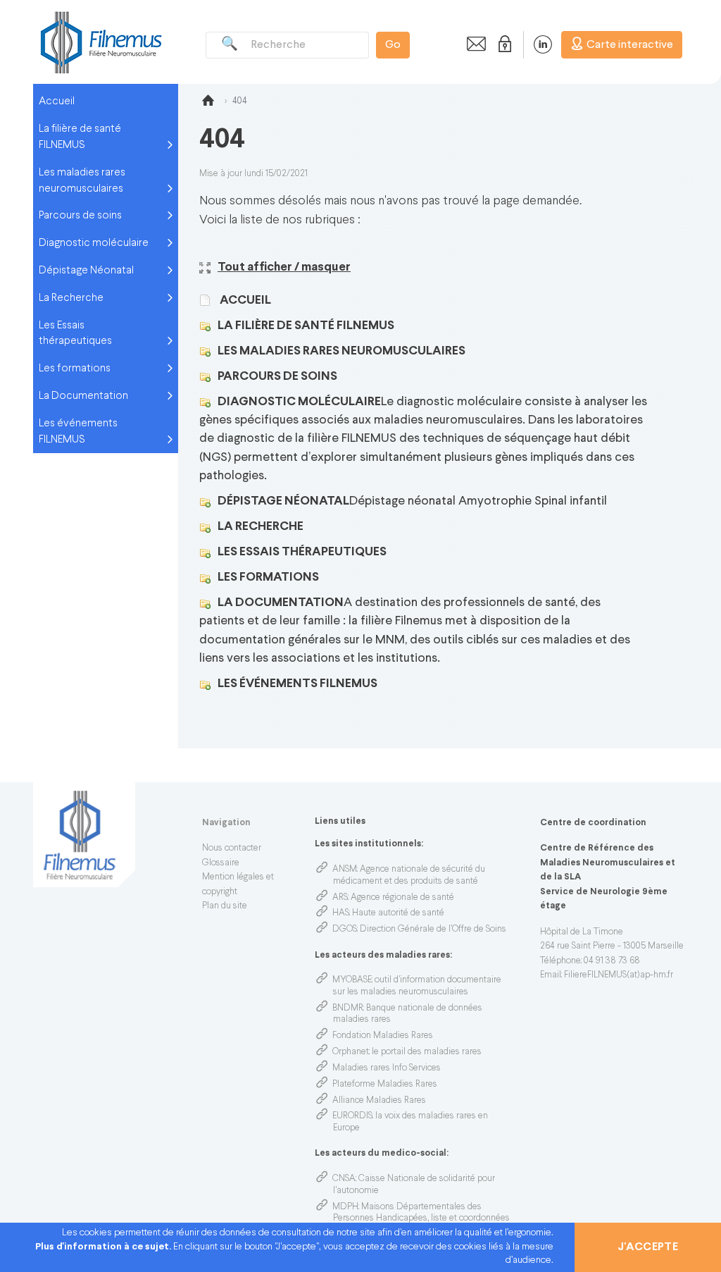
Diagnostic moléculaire (94, 243)
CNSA (344, 1179)
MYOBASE (352, 980)
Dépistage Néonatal (86, 271)
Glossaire (220, 863)
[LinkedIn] (535, 44)
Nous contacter (231, 848)
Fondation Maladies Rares (382, 1036)
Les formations (75, 368)
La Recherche (71, 298)
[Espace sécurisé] (502, 44)
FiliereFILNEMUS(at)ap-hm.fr (618, 975)
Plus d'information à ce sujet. (104, 1247)
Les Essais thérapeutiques (75, 334)
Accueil (57, 101)
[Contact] (472, 44)
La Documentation (83, 396)
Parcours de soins (80, 216)
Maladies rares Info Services (386, 1068)
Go (393, 45)
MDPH (345, 1207)
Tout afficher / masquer (284, 267)
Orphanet (350, 1052)
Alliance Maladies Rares (379, 1101)
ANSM (344, 869)
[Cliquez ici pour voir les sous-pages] (208, 326)
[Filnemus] (207, 103)
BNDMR (347, 1008)
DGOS (344, 929)
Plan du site (224, 906)
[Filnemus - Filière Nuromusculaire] (100, 42)
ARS (340, 898)
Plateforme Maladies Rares (384, 1084)
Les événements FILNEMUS (78, 432)
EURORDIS (352, 1116)
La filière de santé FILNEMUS (80, 137)
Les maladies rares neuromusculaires (82, 181)
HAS (340, 913)
